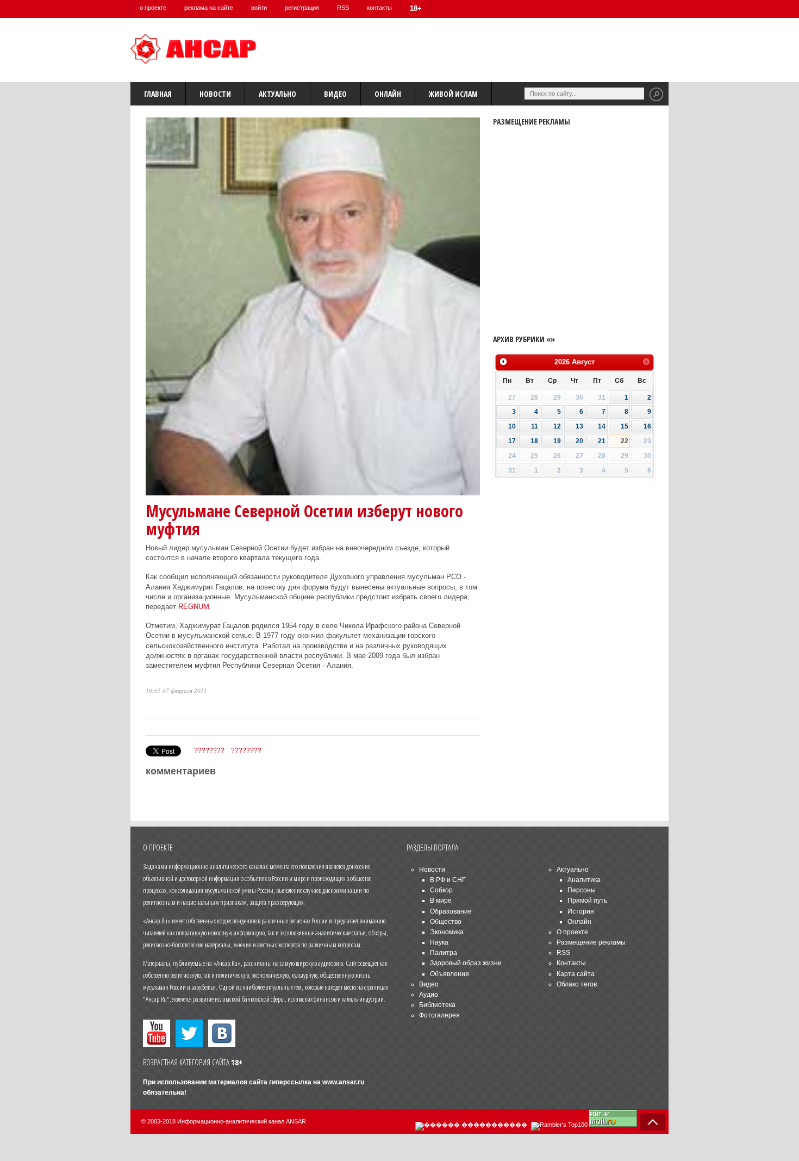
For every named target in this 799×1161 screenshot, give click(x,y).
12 (557, 426)
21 (602, 441)
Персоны (581, 890)
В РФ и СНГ (448, 880)
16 (647, 426)
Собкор (441, 890)
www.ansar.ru (343, 1082)
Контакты (571, 963)
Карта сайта (576, 974)
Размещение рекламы (591, 942)
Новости (215, 94)
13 (579, 426)
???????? (209, 750)
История (580, 911)
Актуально (277, 94)
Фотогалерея (439, 1015)
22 (624, 441)
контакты (379, 7)
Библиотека (437, 1005)
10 (512, 426)
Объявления (449, 974)
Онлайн (387, 94)
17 (512, 441)
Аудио (428, 994)
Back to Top (652, 1122)
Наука (439, 942)
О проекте (572, 932)
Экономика (447, 932)
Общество (445, 922)
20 (579, 441)
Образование (451, 911)
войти (259, 7)
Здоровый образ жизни (466, 963)
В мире (441, 900)
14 (602, 426)
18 (534, 441)
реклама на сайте (208, 7)
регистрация (302, 7)
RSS (343, 7)
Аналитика (584, 880)
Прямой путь (587, 900)
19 (557, 441)
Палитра (443, 953)
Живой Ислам (453, 94)
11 (534, 426)
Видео (335, 94)
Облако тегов (577, 984)
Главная (158, 94)
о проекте (153, 7)
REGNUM (193, 607)
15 (624, 426)
